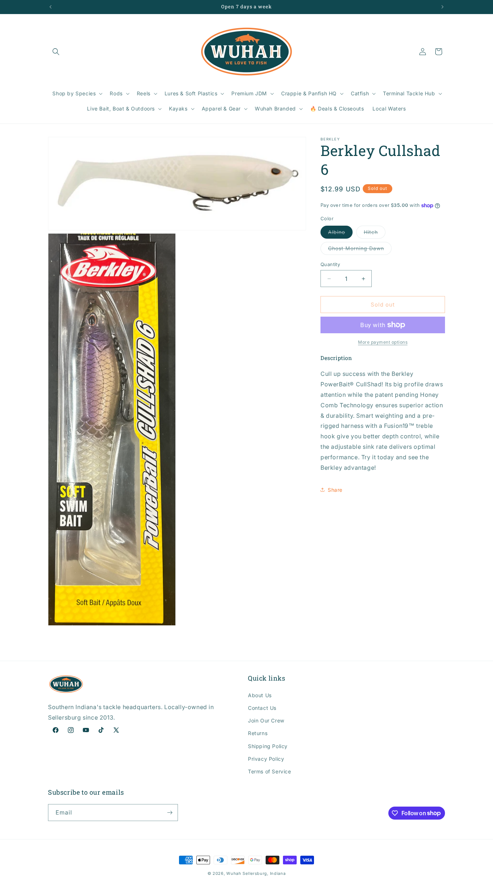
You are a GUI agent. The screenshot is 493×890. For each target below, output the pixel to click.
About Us (260, 695)
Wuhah (233, 873)
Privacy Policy (266, 758)
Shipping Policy (268, 746)
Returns (257, 733)
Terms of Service (269, 771)
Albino (340, 234)
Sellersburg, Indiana (264, 873)
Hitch (374, 234)
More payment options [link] (382, 342)
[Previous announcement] (50, 7)
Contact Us (262, 707)
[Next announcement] (442, 7)
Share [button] (335, 490)
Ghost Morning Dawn (360, 250)
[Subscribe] (170, 812)
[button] (56, 52)
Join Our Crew (266, 720)
